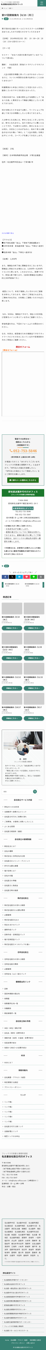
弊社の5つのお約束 (11, 807)
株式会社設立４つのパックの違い (17, 944)
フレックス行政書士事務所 (13, 1326)
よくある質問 (9, 826)
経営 (6, 19)
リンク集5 (8, 1121)
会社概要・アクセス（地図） (15, 1077)
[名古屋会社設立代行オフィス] (12, 3)
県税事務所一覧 (10, 1013)
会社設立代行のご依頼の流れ (15, 816)
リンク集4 (8, 1116)
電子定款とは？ (10, 871)
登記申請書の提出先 (12, 993)
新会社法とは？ (10, 846)
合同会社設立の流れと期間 (14, 959)
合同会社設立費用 (11, 964)
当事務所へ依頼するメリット (15, 812)
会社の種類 (8, 851)
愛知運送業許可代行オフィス (14, 1305)
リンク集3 (8, 1111)
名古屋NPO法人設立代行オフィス (16, 1292)
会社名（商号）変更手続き (14, 1033)
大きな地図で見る (8, 233)
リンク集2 (8, 1107)
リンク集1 (8, 1102)
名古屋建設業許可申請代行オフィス (17, 1297)
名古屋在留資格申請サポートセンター (17, 1322)
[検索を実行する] (35, 791)
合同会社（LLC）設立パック (15, 974)
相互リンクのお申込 (12, 1136)
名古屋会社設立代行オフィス (14, 1284)
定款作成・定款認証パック (14, 934)
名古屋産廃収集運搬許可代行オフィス (17, 1301)
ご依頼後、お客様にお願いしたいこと (18, 821)
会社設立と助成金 (11, 885)
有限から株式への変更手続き (15, 1047)
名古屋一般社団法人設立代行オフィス (17, 1288)
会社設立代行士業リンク (13, 1126)
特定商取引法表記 (11, 1082)
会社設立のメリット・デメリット (17, 861)
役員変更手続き (10, 1043)
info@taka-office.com (17, 1180)
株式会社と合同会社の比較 (14, 856)
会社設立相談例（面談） (13, 831)
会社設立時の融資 (11, 890)
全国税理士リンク (11, 1131)
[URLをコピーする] (41, 577)
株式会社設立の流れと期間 (14, 905)
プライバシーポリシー (13, 1087)
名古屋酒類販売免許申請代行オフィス (17, 1313)
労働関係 (7, 1008)
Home (7, 1340)
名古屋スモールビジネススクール (16, 1330)
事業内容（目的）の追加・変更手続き (18, 1038)
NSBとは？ (8, 1062)
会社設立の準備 (10, 880)
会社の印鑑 (8, 875)
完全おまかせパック (12, 924)
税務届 (6, 998)
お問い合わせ (30, 1343)
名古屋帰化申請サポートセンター (16, 1280)
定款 (6, 988)
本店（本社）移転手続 (13, 1028)
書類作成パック (10, 929)
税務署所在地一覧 (11, 1003)
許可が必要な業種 (11, 866)
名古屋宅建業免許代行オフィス (15, 1318)
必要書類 (7, 915)
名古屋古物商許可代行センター (15, 1309)
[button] (5, 577)
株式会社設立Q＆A (11, 920)
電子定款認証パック (12, 939)
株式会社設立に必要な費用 (14, 910)
